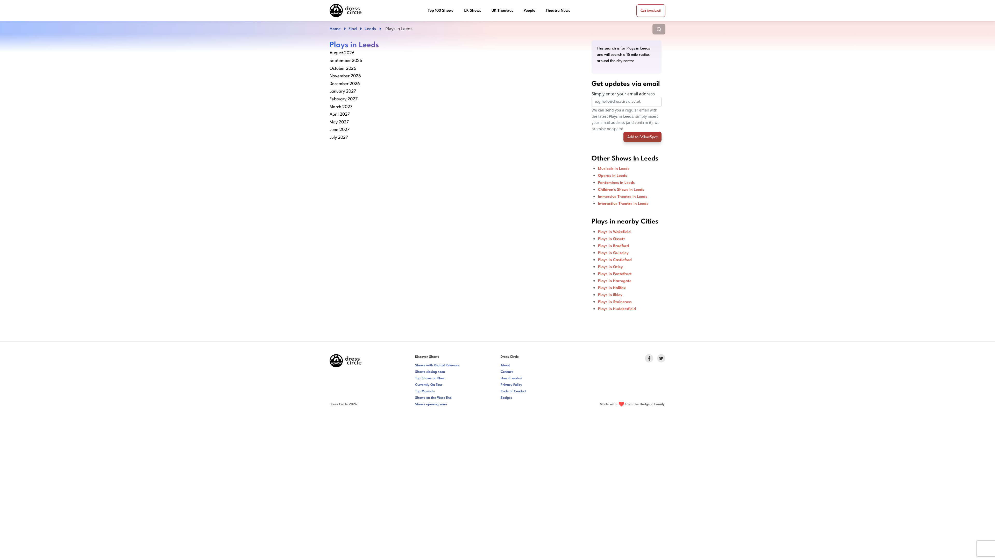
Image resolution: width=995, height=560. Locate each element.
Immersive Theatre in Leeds (622, 197)
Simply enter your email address (623, 94)
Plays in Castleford (615, 260)
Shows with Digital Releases (437, 365)
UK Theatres (502, 11)
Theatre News (558, 11)
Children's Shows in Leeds (621, 190)
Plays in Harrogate (614, 281)
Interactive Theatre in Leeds (623, 204)
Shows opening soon (431, 404)
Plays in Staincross (615, 302)
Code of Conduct (514, 391)
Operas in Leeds (612, 176)
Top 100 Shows (440, 11)
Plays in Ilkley (610, 295)
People (529, 11)
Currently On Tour (428, 385)
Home (335, 29)
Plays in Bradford (613, 246)
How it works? (512, 378)
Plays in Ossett (611, 239)
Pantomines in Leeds (616, 183)
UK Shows (472, 11)
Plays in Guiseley (613, 253)
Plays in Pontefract (615, 274)
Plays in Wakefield (614, 232)
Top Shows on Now (429, 378)
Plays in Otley (610, 267)
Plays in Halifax (612, 288)
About (505, 365)
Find (353, 29)
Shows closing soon (430, 372)
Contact (507, 372)
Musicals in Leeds (613, 169)
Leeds (370, 29)
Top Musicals (425, 391)
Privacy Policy (511, 385)
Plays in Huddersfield (617, 309)
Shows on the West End (433, 398)
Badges (506, 398)
